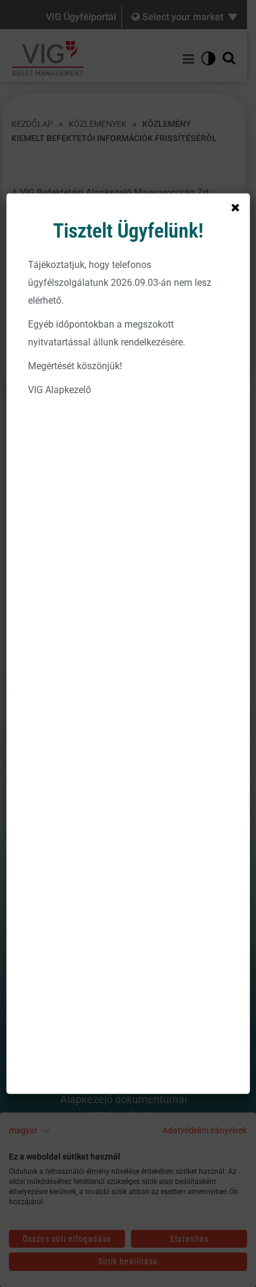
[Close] (235, 207)
